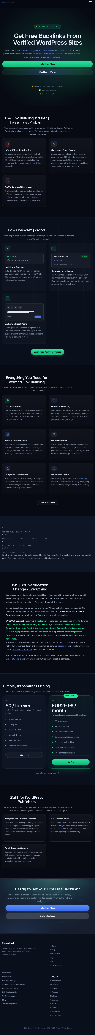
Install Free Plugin (47, 64)
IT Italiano (53, 996)
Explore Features (47, 916)
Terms (64, 1028)
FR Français (54, 988)
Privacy (58, 1028)
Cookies (70, 1028)
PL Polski (53, 1008)
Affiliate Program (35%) (11, 1004)
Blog (51, 958)
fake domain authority (22, 649)
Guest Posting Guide (10, 988)
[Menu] (90, 2)
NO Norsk (53, 1004)
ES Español (54, 992)
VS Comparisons (8, 996)
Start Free (24, 755)
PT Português (55, 1011)
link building (58, 826)
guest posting (60, 419)
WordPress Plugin (56, 965)
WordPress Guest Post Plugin (13, 984)
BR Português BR (56, 1015)
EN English (54, 977)
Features (53, 946)
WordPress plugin (81, 478)
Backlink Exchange (9, 981)
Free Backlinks (7, 977)
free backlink (22, 50)
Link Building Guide (9, 992)
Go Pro (71, 762)
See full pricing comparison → (47, 773)
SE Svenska (54, 1000)
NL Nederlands (55, 981)
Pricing (52, 950)
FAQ (51, 961)
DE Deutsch (54, 984)
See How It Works (47, 72)
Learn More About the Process (47, 352)
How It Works (55, 954)
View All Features (47, 503)
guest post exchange (42, 50)
